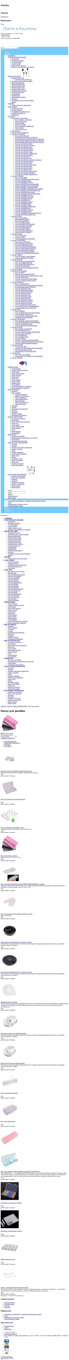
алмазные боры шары (14, 537)
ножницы (11, 626)
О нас (9, 502)
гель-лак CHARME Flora (22, 200)
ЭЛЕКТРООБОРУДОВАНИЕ (13, 520)
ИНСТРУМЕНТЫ (10, 624)
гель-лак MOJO (12, 592)
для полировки (12, 603)
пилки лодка (12, 611)
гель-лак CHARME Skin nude (24, 210)
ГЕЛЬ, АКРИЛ (9, 560)
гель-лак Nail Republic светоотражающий (27, 322)
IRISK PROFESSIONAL (12, 743)
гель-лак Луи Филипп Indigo (24, 155)
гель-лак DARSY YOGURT (23, 226)
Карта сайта (8, 1329)
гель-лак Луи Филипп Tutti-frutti (25, 173)
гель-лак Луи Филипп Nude (23, 166)
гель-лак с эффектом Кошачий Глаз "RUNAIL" (29, 341)
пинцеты (10, 634)
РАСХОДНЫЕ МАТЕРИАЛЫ (14, 690)
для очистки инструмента (16, 664)
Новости (7, 509)
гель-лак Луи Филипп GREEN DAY (26, 153)
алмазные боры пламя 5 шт (23, 79)
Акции (6, 507)
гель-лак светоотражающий (16, 574)
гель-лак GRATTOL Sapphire (24, 300)
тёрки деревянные (20, 397)
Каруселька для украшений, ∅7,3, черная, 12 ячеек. (16, 972)
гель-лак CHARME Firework (23, 198)
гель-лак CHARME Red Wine (24, 182)
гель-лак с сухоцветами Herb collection (26, 340)
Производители (9, 1326)
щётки (10, 674)
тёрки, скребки (12, 627)
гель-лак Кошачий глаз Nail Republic (26, 325)
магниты (10, 668)
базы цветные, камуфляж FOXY (25, 274)
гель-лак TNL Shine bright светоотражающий (28, 348)
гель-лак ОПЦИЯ (13, 600)
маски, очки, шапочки (14, 693)
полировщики (12, 547)
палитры (10, 669)
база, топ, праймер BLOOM (23, 263)
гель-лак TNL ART (21, 346)
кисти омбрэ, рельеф (14, 650)
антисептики (12, 663)
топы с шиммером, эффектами (24, 126)
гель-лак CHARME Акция (23, 211)
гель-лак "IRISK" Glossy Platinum (25, 256)
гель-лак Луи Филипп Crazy (23, 147)
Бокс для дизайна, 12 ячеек (9, 856)
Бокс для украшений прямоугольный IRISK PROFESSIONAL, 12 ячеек (22, 884)
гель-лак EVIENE (13, 587)
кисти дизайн (12, 648)
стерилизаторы (12, 526)
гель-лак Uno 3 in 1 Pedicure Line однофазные (29, 356)
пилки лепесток (13, 610)
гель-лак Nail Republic (14, 594)
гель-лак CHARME (14, 578)
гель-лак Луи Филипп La (22, 156)
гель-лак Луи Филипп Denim (24, 148)
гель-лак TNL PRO (13, 597)
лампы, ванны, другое (14, 528)
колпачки (11, 552)
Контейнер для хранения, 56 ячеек (11, 1231)
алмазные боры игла (14, 545)
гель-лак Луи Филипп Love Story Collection (28, 160)
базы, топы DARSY (21, 218)
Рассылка (7, 1307)
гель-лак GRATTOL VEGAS (24, 301)
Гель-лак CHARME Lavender (24, 201)
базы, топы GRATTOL (22, 284)
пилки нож (11, 613)
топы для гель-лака (21, 129)
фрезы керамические (14, 536)
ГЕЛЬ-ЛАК (8, 570)
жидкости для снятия (14, 660)
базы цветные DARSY (22, 221)
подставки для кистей (14, 642)
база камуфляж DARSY (22, 219)
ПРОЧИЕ (8, 746)
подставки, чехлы (13, 682)
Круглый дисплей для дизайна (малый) (13, 1063)
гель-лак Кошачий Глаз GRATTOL (25, 308)
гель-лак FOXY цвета (21, 277)
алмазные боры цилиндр (15, 544)
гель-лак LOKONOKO (15, 582)
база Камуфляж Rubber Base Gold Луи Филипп (29, 142)
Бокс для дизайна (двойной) (9, 1093)
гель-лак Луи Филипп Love (23, 158)
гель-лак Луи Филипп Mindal (24, 161)
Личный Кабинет (9, 1302)
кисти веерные (12, 655)
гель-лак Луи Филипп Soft (23, 169)
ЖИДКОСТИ (8, 658)
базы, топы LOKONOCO (23, 242)
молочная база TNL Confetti (23, 349)
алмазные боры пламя (14, 539)
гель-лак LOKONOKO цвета (24, 245)
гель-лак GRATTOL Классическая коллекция (29, 285)
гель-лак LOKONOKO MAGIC (24, 250)
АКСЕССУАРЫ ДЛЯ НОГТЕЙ (14, 666)
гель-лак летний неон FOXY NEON (26, 279)
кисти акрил (11, 644)
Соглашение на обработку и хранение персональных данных (26, 501)
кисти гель (11, 647)
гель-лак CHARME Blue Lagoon (25, 192)
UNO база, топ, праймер (22, 354)
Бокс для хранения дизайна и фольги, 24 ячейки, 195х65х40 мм (20, 1171)
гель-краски (11, 568)
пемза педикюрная (21, 394)
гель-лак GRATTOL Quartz (23, 296)
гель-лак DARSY (13, 579)
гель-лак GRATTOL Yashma (23, 303)
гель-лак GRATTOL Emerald (23, 292)
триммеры (11, 636)
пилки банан (12, 607)
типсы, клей (11, 679)
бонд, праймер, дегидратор (23, 119)
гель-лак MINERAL (21, 335)
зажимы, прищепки (14, 676)
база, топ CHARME (21, 177)
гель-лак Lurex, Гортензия (23, 333)
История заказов (9, 1304)
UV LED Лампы (13, 525)
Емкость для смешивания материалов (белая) (14, 1287)
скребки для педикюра (22, 396)
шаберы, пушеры (13, 637)
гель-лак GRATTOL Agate (23, 288)
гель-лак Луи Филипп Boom (23, 144)
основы (10, 555)
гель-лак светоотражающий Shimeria (26, 343)
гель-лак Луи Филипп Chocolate (25, 145)
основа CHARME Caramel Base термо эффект (29, 189)
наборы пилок (12, 618)
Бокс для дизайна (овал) (8, 1121)
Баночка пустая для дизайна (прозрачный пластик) (16, 771)
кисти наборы (12, 656)
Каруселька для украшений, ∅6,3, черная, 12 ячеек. (16, 942)
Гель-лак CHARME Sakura (23, 205)
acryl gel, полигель (13, 562)
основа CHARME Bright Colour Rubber (27, 185)
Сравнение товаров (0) (8, 738)
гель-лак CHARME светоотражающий (27, 184)
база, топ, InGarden (21, 235)
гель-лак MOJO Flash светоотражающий (27, 312)
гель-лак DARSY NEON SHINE (25, 224)
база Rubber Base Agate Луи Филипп (26, 137)
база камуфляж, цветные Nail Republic (26, 321)
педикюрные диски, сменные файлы (19, 553)
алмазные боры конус (14, 541)
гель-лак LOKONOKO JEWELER (25, 248)
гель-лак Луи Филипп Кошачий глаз (26, 174)
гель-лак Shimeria (20, 338)
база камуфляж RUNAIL (22, 330)
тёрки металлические (21, 402)
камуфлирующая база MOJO (24, 317)
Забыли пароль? (13, 496)
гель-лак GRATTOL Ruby (23, 298)
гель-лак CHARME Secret (23, 208)
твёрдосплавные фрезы (15, 550)
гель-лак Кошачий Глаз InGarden (25, 238)
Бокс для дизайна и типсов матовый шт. (13, 799)
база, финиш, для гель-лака (16, 571)
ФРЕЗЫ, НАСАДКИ (11, 531)
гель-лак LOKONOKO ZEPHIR (24, 251)
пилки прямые (12, 615)
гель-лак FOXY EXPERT (15, 589)
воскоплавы (11, 521)
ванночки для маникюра (15, 677)
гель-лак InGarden (13, 581)
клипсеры (11, 629)
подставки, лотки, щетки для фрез (18, 534)
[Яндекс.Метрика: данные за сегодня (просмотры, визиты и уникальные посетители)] (6, 1357)
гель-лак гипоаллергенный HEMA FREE (27, 332)
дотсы (10, 653)
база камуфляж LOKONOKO (24, 243)
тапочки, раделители (14, 700)
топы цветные (19, 128)
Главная (3, 706)
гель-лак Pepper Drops (21, 337)
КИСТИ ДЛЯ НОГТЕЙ (12, 640)
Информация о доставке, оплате (18, 504)
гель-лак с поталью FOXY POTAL (25, 280)
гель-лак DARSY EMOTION (24, 230)
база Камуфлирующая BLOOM (24, 261)
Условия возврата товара (15, 506)
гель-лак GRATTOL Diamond (24, 290)
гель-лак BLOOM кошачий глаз (24, 264)
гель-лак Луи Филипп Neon (23, 163)
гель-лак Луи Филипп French (24, 150)
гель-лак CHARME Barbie (23, 181)
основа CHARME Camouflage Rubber (26, 187)
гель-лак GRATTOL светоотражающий (27, 306)
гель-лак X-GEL (20, 237)
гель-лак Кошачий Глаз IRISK (24, 258)
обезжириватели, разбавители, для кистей (21, 661)
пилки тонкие (12, 616)
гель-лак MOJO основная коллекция (26, 316)
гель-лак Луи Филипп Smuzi (24, 168)
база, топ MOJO (20, 311)
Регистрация (12, 498)
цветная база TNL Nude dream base (25, 351)
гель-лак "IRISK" (13, 584)
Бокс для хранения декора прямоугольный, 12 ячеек (16, 914)
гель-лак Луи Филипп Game (23, 152)
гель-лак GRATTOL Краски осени (25, 304)
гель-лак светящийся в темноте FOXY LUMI (28, 275)
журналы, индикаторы (15, 692)
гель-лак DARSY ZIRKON (23, 232)
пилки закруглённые (14, 608)
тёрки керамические (21, 399)
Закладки (7, 1306)
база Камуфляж (19, 123)
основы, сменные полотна (16, 605)
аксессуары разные (13, 689)
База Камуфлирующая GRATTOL (25, 287)
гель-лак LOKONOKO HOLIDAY (25, 247)
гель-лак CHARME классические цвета (27, 179)
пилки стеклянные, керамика (17, 623)
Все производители (10, 741)
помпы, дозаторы (13, 673)
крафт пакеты (12, 703)
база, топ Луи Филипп (22, 136)
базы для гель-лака (21, 121)
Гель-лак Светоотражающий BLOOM (26, 267)
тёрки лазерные (20, 401)
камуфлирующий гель (14, 566)
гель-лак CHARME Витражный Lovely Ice (28, 213)
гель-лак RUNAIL (13, 595)
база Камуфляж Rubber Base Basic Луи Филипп (29, 140)
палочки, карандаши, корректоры (18, 671)
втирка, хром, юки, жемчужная (17, 558)
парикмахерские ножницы (16, 632)
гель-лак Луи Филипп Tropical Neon (26, 171)
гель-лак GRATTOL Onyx (23, 293)
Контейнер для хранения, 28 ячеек (11, 1203)
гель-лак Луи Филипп (14, 576)
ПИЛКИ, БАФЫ (9, 602)
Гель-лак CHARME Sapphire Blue (25, 206)
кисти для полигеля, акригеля (17, 645)
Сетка (11, 733)
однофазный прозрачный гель (17, 565)
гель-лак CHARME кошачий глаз (25, 214)
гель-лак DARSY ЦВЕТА (23, 227)
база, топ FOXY (20, 272)
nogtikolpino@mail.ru (10, 1334)
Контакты (7, 510)
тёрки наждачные (20, 404)
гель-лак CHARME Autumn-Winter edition (27, 193)
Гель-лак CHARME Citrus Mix (24, 197)
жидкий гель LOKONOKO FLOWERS (27, 253)
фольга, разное (12, 701)
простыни (11, 697)
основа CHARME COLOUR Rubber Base (27, 190)
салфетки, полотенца (14, 698)
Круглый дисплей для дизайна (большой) (13, 1033)
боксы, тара (11, 685)
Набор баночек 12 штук (8, 1259)
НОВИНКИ (8, 518)
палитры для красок (14, 687)
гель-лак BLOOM (13, 586)
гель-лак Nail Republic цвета (23, 324)
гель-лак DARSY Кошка (22, 222)
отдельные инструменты (15, 639)
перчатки (11, 695)
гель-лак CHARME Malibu (23, 203)
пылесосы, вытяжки (14, 523)
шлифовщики (12, 549)
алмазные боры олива (14, 542)
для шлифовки (12, 619)
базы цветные (12, 573)
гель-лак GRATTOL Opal (22, 295)
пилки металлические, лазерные (18, 621)
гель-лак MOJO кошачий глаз (24, 314)
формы (10, 681)
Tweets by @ (4, 16)
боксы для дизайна (13, 684)
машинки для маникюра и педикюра (19, 529)
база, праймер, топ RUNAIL (23, 329)
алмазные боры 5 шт (14, 533)
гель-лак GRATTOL (14, 590)
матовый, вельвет (20, 124)
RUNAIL (7, 744)
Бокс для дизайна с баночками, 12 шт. (12, 827)
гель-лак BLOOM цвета (22, 266)
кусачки (10, 631)
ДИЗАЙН (7, 557)
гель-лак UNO (12, 599)
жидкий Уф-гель (13, 563)
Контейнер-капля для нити (9, 1002)
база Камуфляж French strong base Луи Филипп (29, 139)
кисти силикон (12, 652)
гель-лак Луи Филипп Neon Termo (25, 164)
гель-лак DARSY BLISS (22, 229)
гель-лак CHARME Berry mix (24, 195)
